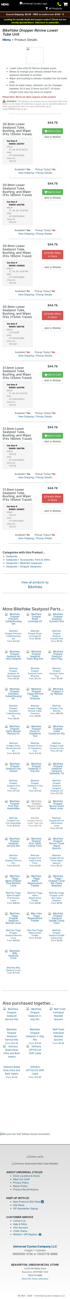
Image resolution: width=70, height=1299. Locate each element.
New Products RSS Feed (27, 1201)
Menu (7, 39)
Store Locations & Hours (26, 1175)
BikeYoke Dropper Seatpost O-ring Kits (35, 1034)
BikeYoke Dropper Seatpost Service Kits (11, 1034)
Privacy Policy (21, 1182)
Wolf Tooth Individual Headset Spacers (58, 1034)
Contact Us (19, 1220)
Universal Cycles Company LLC (35, 1246)
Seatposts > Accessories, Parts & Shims (28, 559)
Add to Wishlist (52, 136)
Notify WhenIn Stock (54, 254)
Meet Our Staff (21, 1179)
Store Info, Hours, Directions (35, 1278)
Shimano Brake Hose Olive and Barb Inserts (11, 1070)
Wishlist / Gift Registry (26, 1234)
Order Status (20, 1230)
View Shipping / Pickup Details (35, 172)
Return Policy (20, 1186)
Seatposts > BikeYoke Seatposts (24, 563)
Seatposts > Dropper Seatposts (23, 566)
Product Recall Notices (25, 1189)
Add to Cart (54, 131)
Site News (18, 1205)
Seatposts (11, 556)
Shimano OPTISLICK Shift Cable (35, 1070)
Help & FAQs (20, 1224)
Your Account (20, 1227)
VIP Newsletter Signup (25, 1208)
